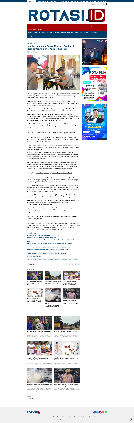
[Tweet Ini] (69, 264)
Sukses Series (31, 29)
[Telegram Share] (75, 264)
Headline (35, 26)
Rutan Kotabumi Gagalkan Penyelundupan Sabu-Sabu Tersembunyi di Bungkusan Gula (49, 247)
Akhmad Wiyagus (32, 253)
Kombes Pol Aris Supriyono (34, 256)
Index (43, 32)
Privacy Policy (78, 32)
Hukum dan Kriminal (57, 26)
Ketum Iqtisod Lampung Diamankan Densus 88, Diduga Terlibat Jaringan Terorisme (48, 249)
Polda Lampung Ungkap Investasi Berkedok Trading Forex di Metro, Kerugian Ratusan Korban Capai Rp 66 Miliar (53, 240)
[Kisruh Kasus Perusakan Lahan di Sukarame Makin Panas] (53, 275)
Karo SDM (63, 253)
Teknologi (84, 26)
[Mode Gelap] (106, 4)
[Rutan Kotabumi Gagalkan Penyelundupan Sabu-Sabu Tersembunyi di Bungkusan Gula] (53, 295)
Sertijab (75, 259)
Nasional (71, 26)
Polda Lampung (37, 51)
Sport (78, 26)
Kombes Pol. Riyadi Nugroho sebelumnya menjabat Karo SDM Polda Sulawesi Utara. (49, 259)
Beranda (30, 32)
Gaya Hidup (92, 26)
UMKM (65, 26)
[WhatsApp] (106, 412)
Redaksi (40, 29)
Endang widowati (43, 253)
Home (29, 26)
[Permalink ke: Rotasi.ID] (28, 52)
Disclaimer (37, 32)
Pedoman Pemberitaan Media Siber (64, 32)
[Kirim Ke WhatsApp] (78, 264)
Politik (47, 26)
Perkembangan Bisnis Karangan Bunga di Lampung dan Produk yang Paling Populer (66, 1)
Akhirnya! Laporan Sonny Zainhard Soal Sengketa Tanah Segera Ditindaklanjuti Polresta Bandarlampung (49, 244)
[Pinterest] (100, 412)
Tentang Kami (31, 36)
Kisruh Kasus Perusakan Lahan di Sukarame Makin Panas (41, 237)
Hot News (41, 26)
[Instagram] (103, 412)
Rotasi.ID (32, 51)
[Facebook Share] (66, 264)
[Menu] (28, 4)
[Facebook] (94, 412)
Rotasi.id (29, 94)
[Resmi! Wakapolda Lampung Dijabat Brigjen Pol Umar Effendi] (35, 275)
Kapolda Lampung (54, 253)
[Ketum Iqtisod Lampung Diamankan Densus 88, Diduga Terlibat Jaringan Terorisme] (71, 293)
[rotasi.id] (67, 15)
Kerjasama (49, 32)
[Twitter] (97, 412)
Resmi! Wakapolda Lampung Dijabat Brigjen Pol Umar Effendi (43, 235)
